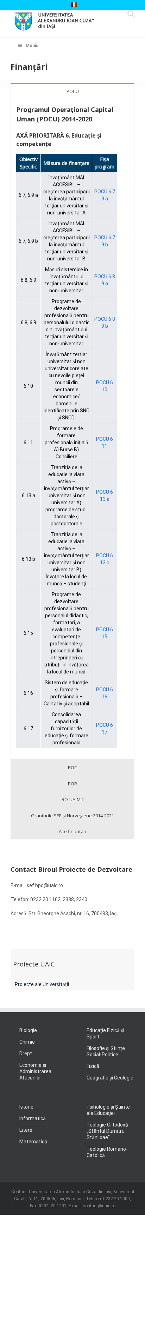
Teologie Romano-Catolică (107, 1152)
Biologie (28, 1030)
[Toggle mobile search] (130, 13)
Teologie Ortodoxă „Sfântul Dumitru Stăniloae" (107, 1131)
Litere (25, 1130)
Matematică (33, 1141)
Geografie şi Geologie (110, 1078)
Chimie (27, 1042)
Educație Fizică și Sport (105, 1033)
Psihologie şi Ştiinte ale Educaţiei (108, 1110)
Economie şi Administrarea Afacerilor (35, 1071)
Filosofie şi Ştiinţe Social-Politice (106, 1051)
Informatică (32, 1118)
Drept (25, 1053)
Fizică (93, 1066)
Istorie (26, 1107)
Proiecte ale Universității (42, 984)
